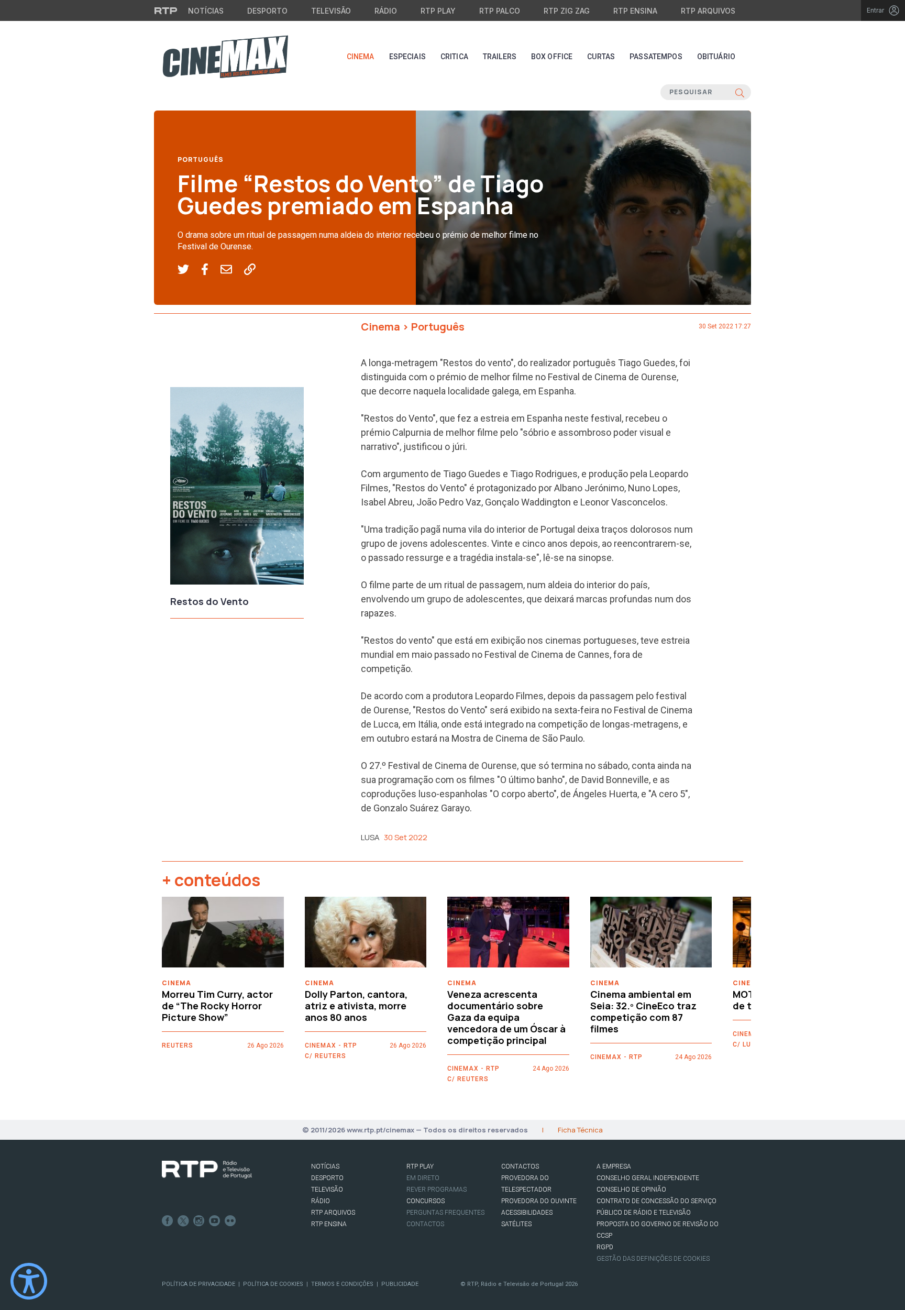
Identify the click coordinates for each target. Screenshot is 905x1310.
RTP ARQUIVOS (333, 1212)
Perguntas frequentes (445, 1212)
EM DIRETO (422, 1178)
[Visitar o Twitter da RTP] (183, 1221)
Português (201, 159)
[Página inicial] (225, 56)
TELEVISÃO (327, 1189)
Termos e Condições (342, 1284)
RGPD (605, 1247)
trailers (499, 56)
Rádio (385, 10)
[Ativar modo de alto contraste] (28, 1281)
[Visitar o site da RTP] (166, 10)
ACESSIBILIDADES (527, 1212)
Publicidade (399, 1284)
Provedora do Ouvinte (539, 1201)
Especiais (407, 56)
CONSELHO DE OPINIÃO (631, 1189)
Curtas (601, 56)
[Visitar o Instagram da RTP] (199, 1221)
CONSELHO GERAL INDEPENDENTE (648, 1178)
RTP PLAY (420, 1166)
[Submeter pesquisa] (740, 92)
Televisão (331, 10)
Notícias (206, 10)
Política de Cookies (273, 1284)
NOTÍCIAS (325, 1166)
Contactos (425, 1224)
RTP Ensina (635, 10)
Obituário (716, 56)
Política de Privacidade (198, 1284)
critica (454, 56)
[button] (189, 270)
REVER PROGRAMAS (436, 1189)
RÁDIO (320, 1201)
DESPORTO (327, 1178)
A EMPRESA (614, 1166)
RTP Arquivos (708, 10)
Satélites (516, 1224)
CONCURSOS (425, 1201)
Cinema (360, 56)
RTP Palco (499, 10)
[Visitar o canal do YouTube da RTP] (214, 1221)
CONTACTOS (520, 1166)
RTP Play (438, 10)
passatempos (656, 56)
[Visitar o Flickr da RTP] (230, 1221)
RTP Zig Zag (567, 10)
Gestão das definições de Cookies (653, 1258)
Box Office (551, 56)
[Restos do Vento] (237, 488)
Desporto (267, 10)
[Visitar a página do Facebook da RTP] (167, 1221)
